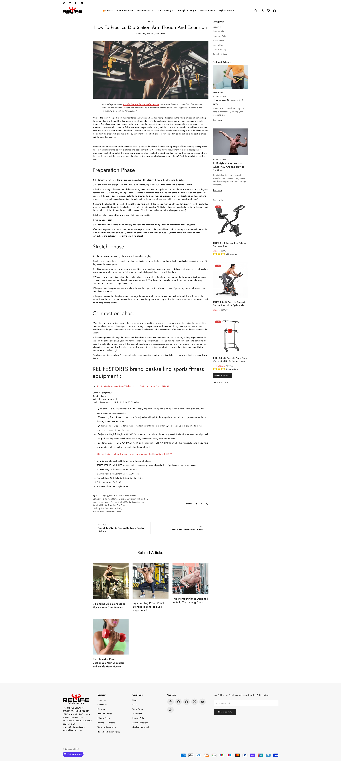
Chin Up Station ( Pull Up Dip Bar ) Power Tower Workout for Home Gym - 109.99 (134, 454)
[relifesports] (72, 10)
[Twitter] (206, 504)
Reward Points (138, 718)
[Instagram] (64, 3)
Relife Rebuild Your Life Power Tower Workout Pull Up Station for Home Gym (230, 360)
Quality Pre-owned (140, 727)
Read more (217, 120)
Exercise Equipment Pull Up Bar (133, 498)
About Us (102, 700)
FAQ (134, 704)
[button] (274, 10)
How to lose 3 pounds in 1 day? (228, 102)
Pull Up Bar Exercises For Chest (107, 511)
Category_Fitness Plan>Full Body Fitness (118, 495)
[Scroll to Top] (336, 746)
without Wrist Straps (222, 375)
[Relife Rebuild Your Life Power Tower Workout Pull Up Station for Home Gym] (230, 336)
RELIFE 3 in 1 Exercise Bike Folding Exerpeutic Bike (229, 244)
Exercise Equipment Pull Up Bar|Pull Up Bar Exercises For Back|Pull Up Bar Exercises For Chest (118, 503)
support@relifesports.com (74, 727)
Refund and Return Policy (109, 731)
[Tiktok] (76, 3)
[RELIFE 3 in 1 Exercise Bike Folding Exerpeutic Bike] (230, 221)
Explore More (225, 10)
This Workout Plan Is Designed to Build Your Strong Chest (190, 600)
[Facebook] (82, 3)
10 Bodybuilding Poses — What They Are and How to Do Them (228, 166)
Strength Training (186, 10)
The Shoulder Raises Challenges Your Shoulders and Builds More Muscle (108, 663)
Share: (189, 503)
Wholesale (137, 713)
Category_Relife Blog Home (105, 498)
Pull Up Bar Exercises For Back (107, 508)
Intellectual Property (106, 722)
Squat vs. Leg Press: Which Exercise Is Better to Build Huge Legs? (149, 606)
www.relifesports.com (72, 730)
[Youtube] (70, 3)
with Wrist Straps (221, 382)
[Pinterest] (201, 504)
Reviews (101, 709)
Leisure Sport (206, 10)
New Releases (144, 10)
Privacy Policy (104, 718)
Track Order (137, 709)
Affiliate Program (140, 722)
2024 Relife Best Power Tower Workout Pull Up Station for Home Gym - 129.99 (133, 386)
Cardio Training (164, 10)
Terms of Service (105, 713)
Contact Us (102, 704)
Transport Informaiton (107, 727)
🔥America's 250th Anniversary (118, 10)
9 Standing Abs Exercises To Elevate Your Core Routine (109, 605)
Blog (150, 21)
